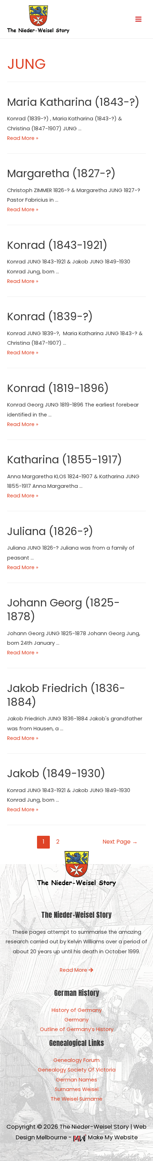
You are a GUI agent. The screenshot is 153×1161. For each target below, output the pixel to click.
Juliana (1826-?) (50, 531)
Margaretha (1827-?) (61, 173)
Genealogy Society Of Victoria (77, 1069)
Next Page (120, 841)
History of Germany (77, 1010)
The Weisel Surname (76, 1098)
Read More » (22, 138)
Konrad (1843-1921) (57, 245)
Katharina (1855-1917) (64, 459)
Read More (74, 970)
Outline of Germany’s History (77, 1029)
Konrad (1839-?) (50, 316)
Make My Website (112, 1137)
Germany (76, 1019)
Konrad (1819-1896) (58, 388)
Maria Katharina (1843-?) (73, 102)
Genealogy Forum (76, 1060)
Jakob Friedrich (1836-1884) (66, 695)
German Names (76, 1079)
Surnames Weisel (77, 1089)
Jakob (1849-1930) (56, 773)
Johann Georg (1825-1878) (63, 609)
